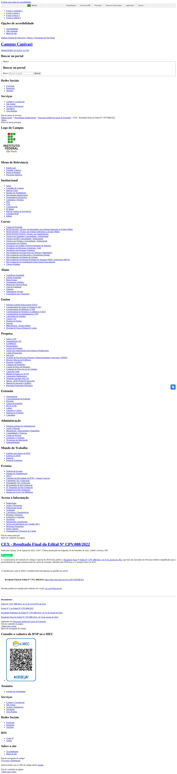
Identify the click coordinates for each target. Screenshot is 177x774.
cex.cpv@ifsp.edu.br (53, 588)
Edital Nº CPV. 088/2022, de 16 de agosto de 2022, (101, 560)
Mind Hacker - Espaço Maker (18, 326)
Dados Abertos (12, 529)
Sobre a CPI (11, 339)
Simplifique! (71, 5)
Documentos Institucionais (25, 118)
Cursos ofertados (13, 264)
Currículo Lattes (12, 371)
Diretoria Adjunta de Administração (20, 426)
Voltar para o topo (8, 626)
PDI (8, 202)
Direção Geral (12, 190)
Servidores (10, 519)
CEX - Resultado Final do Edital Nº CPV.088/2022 (45, 544)
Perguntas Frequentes (15, 526)
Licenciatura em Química (16, 243)
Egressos (9, 458)
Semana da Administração (16, 473)
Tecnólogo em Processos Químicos (20, 250)
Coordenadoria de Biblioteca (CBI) (20, 309)
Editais (9, 216)
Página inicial (6, 118)
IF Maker (10, 209)
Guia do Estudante (13, 287)
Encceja (9, 323)
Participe (98, 5)
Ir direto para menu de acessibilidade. (16, 2)
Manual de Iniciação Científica (18, 383)
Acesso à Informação (14, 106)
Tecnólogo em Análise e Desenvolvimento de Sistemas (28, 246)
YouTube (10, 727)
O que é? (10, 738)
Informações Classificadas (16, 522)
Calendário (10, 415)
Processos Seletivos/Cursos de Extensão (54, 118)
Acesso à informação (114, 5)
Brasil (34, 5)
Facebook (10, 723)
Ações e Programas (14, 505)
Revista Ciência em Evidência (18, 360)
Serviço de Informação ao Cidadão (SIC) (23, 524)
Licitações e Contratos (15, 438)
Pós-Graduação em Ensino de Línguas (22, 257)
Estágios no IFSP (13, 456)
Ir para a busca (13, 15)
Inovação (10, 355)
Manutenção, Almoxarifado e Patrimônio (23, 431)
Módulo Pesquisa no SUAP (17, 374)
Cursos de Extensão (14, 227)
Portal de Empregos (14, 460)
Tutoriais (9, 289)
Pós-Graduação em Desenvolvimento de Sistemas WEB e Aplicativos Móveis (38, 260)
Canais (140, 5)
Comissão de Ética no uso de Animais (21, 369)
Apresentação (11, 396)
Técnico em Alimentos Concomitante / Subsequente (27, 236)
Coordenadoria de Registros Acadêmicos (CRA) (26, 312)
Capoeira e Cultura (14, 410)
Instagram (10, 725)
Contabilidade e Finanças (16, 433)
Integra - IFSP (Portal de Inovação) (20, 381)
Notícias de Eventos (14, 471)
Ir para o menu (13, 13)
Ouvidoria (10, 109)
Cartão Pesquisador (14, 353)
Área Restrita (11, 111)
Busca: (6, 73)
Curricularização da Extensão (18, 399)
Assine (9, 740)
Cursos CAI (11, 319)
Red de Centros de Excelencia (18, 211)
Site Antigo (10, 104)
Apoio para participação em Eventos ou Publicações (27, 351)
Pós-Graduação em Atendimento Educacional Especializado (30, 262)
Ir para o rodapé (13, 18)
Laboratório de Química (16, 316)
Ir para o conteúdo (14, 11)
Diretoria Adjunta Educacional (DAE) (21, 305)
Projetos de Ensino (14, 321)
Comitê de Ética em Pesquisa (18, 367)
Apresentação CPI (13, 341)
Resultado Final (70, 560)
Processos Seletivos (14, 175)
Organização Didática (15, 282)
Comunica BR (85, 5)
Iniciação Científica (14, 362)
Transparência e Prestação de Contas (21, 531)
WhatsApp (7, 555)
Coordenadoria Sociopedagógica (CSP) (22, 314)
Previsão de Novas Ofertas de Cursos (21, 328)
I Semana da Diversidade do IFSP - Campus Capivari (28, 478)
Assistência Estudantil (15, 275)
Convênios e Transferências (17, 512)
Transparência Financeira (16, 197)
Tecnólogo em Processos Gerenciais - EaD (23, 248)
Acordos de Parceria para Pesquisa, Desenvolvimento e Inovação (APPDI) (36, 357)
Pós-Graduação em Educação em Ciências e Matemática (29, 253)
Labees (9, 408)
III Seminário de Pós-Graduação (19, 485)
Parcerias (10, 401)
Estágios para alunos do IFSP (18, 453)
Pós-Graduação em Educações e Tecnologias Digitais (28, 255)
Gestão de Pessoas (13, 435)
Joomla (40, 765)
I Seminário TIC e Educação (18, 480)
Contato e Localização (15, 102)
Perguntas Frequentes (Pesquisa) (19, 385)
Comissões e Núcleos (15, 200)
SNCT (9, 476)
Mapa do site (11, 33)
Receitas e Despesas (14, 515)
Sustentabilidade (13, 442)
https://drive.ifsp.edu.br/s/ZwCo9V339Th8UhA (64, 580)
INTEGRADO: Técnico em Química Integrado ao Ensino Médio (33, 232)
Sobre (8, 186)
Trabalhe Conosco (13, 170)
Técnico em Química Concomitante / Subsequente (26, 241)
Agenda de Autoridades (16, 691)
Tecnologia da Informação (17, 440)
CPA (8, 204)
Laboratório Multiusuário (16, 376)
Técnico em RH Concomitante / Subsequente (24, 239)
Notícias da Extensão (14, 413)
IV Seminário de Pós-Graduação (19, 487)
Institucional (11, 503)
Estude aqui (11, 168)
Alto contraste (12, 31)
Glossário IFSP (12, 214)
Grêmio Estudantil (13, 277)
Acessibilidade (12, 29)
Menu (3, 120)
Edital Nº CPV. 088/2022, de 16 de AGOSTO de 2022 (23, 604)
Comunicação (11, 207)
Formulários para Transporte (17, 294)
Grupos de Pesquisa (14, 348)
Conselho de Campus (15, 188)
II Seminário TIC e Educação (18, 483)
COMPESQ (11, 344)
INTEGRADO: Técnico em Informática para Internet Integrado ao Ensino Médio (39, 229)
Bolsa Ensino (11, 280)
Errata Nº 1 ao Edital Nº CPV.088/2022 (17, 608)
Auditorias (10, 510)
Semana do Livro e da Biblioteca (19, 492)
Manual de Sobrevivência (16, 284)
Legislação (130, 5)
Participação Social (14, 508)
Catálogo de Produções (15, 364)
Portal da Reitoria (13, 172)
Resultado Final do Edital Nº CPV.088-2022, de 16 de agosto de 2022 (29, 617)
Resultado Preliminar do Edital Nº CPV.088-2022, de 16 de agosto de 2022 (32, 613)
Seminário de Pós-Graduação (18, 490)
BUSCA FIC (11, 406)
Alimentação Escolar (14, 291)
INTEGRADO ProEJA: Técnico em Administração (27, 234)
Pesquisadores (12, 346)
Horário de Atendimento (16, 193)
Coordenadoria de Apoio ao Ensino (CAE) (23, 307)
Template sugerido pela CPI (17, 378)
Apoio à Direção (13, 428)
